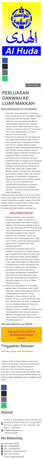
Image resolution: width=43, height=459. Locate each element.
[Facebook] (5, 60)
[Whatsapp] (5, 78)
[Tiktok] (5, 72)
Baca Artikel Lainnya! (21, 212)
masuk (13, 351)
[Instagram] (5, 66)
